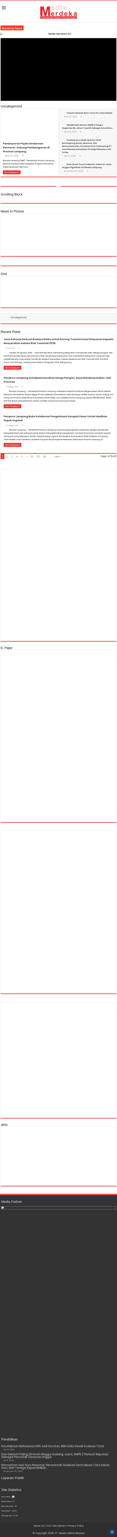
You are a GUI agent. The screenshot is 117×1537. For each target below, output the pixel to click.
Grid (4, 274)
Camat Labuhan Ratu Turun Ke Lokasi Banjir (89, 113)
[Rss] (54, 1529)
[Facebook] (57, 1529)
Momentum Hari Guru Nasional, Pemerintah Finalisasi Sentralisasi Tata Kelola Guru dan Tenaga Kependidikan (55, 1466)
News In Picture (12, 211)
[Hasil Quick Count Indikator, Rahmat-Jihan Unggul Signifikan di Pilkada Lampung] (68, 235)
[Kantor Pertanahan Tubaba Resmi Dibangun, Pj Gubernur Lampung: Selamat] (68, 248)
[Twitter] (60, 1529)
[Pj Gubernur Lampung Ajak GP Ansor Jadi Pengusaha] (104, 235)
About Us (39, 1526)
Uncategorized (11, 106)
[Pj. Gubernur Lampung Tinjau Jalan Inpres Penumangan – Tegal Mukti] (86, 248)
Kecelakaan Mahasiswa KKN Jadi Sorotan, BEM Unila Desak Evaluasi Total (52, 1446)
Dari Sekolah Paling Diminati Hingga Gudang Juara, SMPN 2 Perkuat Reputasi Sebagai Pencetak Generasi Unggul (54, 1455)
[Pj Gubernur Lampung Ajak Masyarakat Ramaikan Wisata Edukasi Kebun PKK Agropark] (86, 298)
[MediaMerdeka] (58, 10)
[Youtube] (63, 1529)
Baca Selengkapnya (12, 172)
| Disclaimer (58, 1526)
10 (32, 456)
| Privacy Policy (75, 1526)
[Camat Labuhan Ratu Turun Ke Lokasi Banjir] (68, 223)
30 (44, 456)
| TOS (48, 1526)
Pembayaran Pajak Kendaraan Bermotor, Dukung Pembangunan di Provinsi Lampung (26, 147)
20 (38, 456)
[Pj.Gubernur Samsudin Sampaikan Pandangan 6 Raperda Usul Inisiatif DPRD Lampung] (68, 298)
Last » (57, 456)
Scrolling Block (12, 194)
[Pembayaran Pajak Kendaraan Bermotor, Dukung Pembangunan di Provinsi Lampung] (13, 286)
